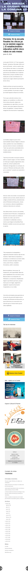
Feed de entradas (8, 548)
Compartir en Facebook (15, 31)
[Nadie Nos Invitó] (4, 2)
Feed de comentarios (9, 550)
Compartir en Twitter (15, 34)
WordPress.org (8, 552)
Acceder (6, 546)
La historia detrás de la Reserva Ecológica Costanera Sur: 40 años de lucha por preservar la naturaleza (15, 493)
